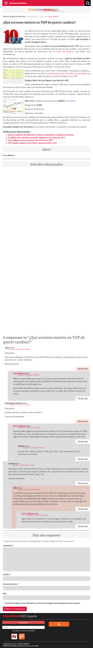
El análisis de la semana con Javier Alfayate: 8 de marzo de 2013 (36, 137)
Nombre (7, 574)
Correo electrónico (11, 584)
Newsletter (23, 622)
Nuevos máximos (10, 16)
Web (5, 593)
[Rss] (59, 624)
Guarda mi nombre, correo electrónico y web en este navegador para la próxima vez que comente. (42, 603)
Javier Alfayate (53, 16)
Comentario (8, 545)
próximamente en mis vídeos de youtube (67, 73)
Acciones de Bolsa (18, 3)
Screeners (21, 16)
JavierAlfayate (19, 373)
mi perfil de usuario (63, 51)
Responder (83, 368)
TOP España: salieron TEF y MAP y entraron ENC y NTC (32, 143)
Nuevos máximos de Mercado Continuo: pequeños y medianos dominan (41, 134)
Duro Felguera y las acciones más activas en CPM (30, 140)
